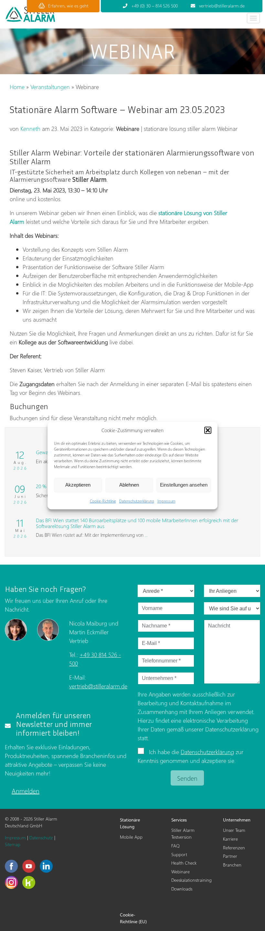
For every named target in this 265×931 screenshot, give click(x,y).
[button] (208, 430)
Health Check (183, 863)
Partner (230, 856)
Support (179, 854)
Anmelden (25, 790)
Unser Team (234, 830)
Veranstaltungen (50, 87)
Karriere (230, 839)
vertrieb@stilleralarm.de (98, 686)
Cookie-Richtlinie (103, 501)
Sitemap (12, 844)
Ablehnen (129, 485)
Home (17, 87)
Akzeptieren (77, 485)
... (146, 535)
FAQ (175, 846)
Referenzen (234, 848)
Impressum (166, 501)
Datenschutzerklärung (136, 501)
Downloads (181, 889)
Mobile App (131, 837)
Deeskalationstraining (189, 880)
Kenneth (30, 128)
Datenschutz (41, 837)
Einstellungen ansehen (183, 485)
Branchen (232, 865)
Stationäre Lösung (130, 823)
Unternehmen (236, 820)
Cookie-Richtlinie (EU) (133, 918)
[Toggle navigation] (253, 18)
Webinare (180, 871)
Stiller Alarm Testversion (183, 833)
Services (179, 820)
